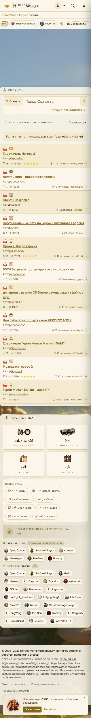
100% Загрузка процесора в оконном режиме (38, 269)
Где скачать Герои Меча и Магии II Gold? (34, 343)
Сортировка (76, 122)
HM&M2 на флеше (16, 200)
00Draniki (77, 353)
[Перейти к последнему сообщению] (86, 164)
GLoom (15, 204)
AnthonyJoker (75, 163)
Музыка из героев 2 (18, 366)
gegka (80, 279)
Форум (22, 15)
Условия (20, 684)
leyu (18, 533)
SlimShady (17, 251)
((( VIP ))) (77, 256)
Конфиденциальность (45, 684)
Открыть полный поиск (67, 110)
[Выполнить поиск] (83, 101)
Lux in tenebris (19, 394)
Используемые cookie (15, 690)
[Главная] (21, 6)
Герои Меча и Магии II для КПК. (26, 389)
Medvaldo (17, 158)
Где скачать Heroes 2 (19, 153)
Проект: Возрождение (20, 246)
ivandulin (16, 302)
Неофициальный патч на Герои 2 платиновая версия (43, 223)
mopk (80, 307)
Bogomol (16, 371)
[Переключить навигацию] (84, 6)
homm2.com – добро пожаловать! (29, 177)
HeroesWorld (9, 15)
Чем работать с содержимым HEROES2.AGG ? (37, 320)
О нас (5, 684)
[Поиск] (73, 6)
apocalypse (18, 181)
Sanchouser (18, 348)
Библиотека (15, 484)
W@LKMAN (77, 399)
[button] (60, 6)
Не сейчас (50, 709)
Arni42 (15, 228)
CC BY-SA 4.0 (68, 659)
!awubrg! (78, 209)
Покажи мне (32, 709)
